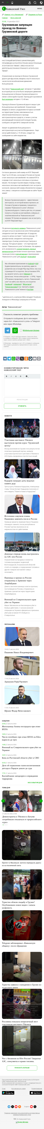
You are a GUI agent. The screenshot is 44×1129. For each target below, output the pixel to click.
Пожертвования (36, 1089)
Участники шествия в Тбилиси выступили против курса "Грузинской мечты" (21, 443)
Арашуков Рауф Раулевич (16, 681)
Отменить (22, 406)
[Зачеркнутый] (20, 376)
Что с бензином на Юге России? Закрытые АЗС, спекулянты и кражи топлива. (21, 1060)
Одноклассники (11, 287)
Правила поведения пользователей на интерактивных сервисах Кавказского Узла (22, 1114)
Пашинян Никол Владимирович (18, 652)
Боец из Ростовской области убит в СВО (20, 757)
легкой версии (21, 254)
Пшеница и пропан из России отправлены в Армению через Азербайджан (18, 580)
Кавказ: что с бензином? (13, 15)
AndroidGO (32, 257)
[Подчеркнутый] (15, 376)
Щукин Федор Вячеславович (17, 710)
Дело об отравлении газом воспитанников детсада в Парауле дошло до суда (21, 767)
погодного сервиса (18, 228)
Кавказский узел (17, 89)
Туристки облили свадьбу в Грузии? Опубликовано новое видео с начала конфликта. (18, 905)
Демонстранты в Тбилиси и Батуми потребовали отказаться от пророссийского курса (22, 819)
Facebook (8, 284)
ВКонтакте (27, 284)
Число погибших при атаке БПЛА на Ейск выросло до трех (21, 738)
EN (7, 2)
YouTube (30, 289)
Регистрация (22, 400)
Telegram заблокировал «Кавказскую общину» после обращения (18, 944)
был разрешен (7, 99)
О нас (4, 1089)
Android (23, 257)
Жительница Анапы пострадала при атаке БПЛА (21, 728)
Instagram (17, 284)
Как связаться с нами (18, 1089)
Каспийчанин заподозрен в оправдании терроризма (20, 777)
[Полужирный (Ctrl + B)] (6, 376)
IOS (36, 264)
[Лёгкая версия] (12, 3)
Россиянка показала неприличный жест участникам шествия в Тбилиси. (20, 1023)
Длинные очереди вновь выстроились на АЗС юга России (21, 555)
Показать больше (22, 1068)
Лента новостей (15, 18)
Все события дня (35, 782)
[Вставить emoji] (26, 376)
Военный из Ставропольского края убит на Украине (20, 601)
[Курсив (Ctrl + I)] (11, 376)
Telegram (27, 274)
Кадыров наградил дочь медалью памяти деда (19, 482)
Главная (5, 18)
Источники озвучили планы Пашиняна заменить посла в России (20, 517)
